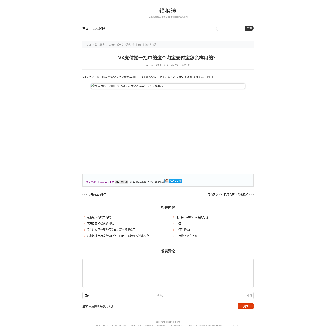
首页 (85, 28)
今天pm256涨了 (97, 194)
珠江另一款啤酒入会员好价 (192, 217)
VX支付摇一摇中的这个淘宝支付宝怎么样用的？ (134, 44)
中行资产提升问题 (186, 235)
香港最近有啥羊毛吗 (99, 217)
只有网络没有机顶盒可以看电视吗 (227, 194)
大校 (178, 223)
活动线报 (99, 28)
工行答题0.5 (183, 229)
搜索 (249, 28)
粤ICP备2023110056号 (168, 322)
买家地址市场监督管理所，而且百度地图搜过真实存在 (119, 235)
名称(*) (160, 295)
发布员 (149, 65)
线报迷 (168, 11)
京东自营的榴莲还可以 (100, 223)
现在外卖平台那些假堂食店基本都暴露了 (111, 229)
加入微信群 (121, 182)
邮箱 (249, 295)
